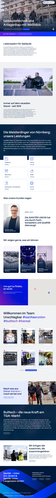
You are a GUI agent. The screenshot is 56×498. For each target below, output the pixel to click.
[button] (49, 293)
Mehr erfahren (7, 433)
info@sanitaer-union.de (38, 472)
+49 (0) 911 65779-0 (8, 29)
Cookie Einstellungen (29, 495)
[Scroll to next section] (53, 29)
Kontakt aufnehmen (17, 29)
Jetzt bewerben (26, 29)
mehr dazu (7, 164)
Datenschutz (21, 495)
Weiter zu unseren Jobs (8, 397)
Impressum (16, 495)
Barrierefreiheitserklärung (8, 495)
